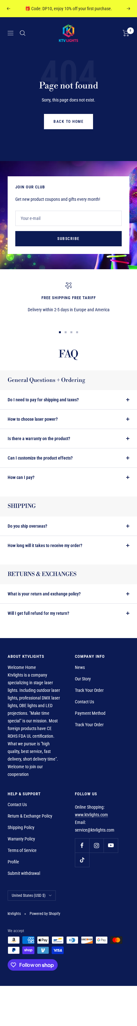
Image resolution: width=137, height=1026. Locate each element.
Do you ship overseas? (27, 526)
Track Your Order (89, 690)
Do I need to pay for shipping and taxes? (43, 399)
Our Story (83, 678)
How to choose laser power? (33, 419)
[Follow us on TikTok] (82, 860)
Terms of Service (22, 850)
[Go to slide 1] (60, 332)
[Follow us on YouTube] (111, 845)
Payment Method (90, 713)
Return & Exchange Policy (30, 816)
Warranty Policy (21, 838)
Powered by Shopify (45, 913)
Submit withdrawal (24, 873)
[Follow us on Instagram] (96, 845)
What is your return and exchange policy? (44, 593)
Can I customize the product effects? (40, 457)
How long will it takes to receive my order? (45, 545)
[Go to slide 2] (66, 332)
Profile (13, 861)
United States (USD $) (29, 895)
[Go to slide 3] (71, 332)
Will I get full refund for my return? (38, 613)
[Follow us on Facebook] (82, 845)
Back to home (68, 121)
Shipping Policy (21, 827)
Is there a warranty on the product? (39, 438)
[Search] (22, 33)
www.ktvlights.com (91, 814)
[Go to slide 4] (77, 332)
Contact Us (84, 701)
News (80, 667)
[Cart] (126, 33)
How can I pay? (21, 477)
